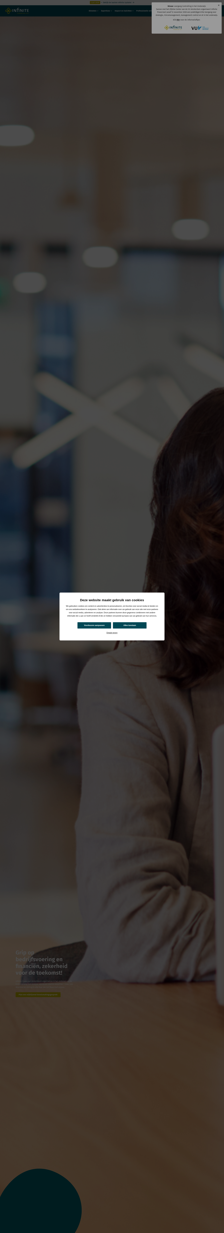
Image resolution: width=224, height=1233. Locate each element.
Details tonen (112, 633)
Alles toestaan (129, 625)
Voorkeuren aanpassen (94, 625)
